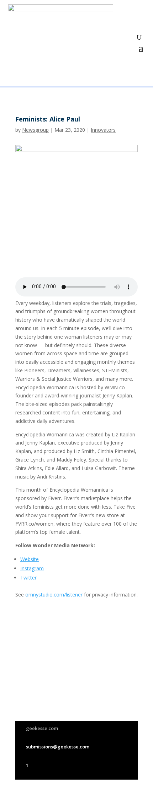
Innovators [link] (103, 129)
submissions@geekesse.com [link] (57, 746)
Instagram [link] (32, 568)
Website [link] (29, 559)
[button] (140, 47)
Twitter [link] (28, 577)
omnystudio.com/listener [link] (54, 594)
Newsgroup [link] (35, 129)
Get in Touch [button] (108, 709)
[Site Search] (139, 37)
